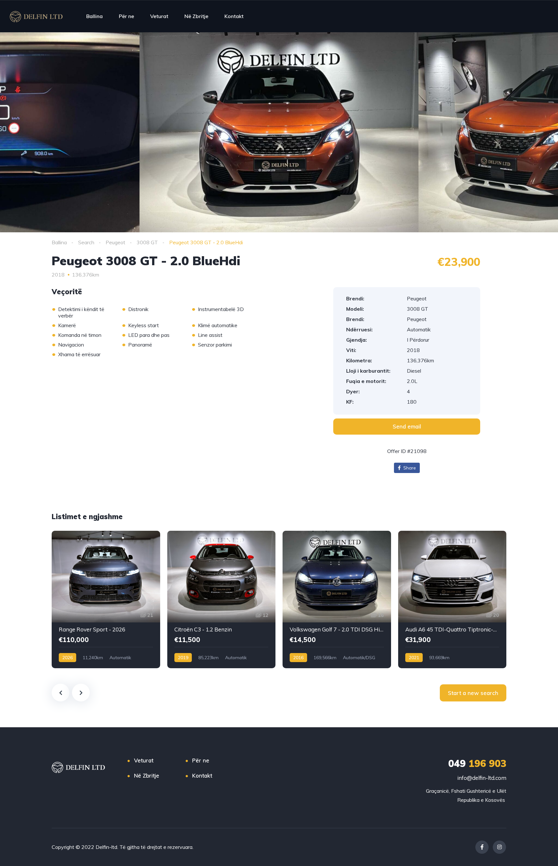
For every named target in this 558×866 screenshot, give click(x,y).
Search (86, 242)
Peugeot (115, 242)
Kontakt (233, 16)
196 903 (477, 763)
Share (409, 468)
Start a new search (473, 693)
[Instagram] (499, 847)
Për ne (126, 16)
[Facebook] (482, 847)
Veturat (159, 16)
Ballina (94, 16)
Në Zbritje (196, 16)
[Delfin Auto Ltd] (36, 16)
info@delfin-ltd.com (481, 777)
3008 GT (147, 242)
